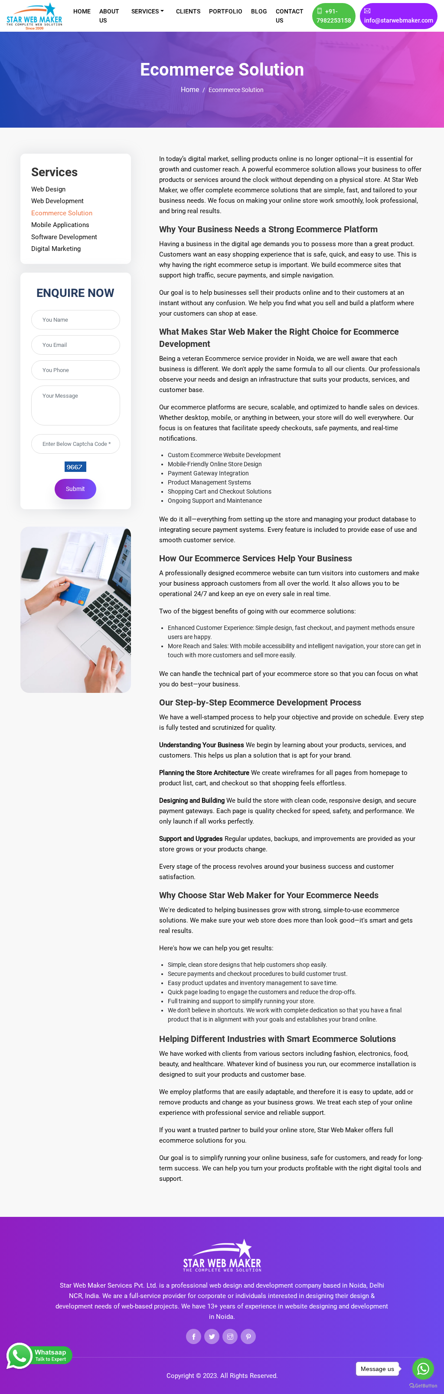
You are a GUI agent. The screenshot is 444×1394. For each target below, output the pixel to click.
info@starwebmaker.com (398, 20)
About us (109, 16)
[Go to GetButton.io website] (423, 1385)
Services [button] (145, 11)
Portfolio (225, 11)
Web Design (48, 189)
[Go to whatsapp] (423, 1369)
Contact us (290, 16)
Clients (188, 11)
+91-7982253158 (334, 16)
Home (82, 11)
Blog (259, 11)
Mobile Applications (60, 225)
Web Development (57, 201)
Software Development (64, 237)
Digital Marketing (56, 249)
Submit (75, 488)
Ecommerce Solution (61, 213)
